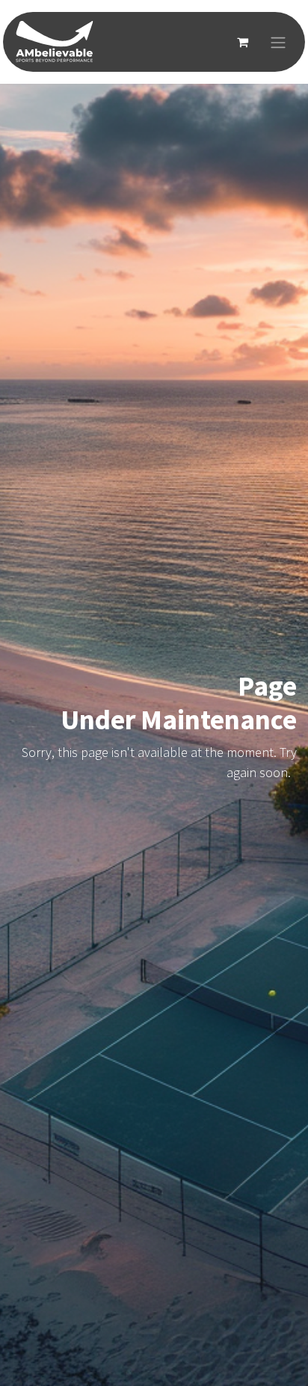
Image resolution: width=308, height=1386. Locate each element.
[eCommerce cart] (242, 42)
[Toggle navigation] (278, 42)
